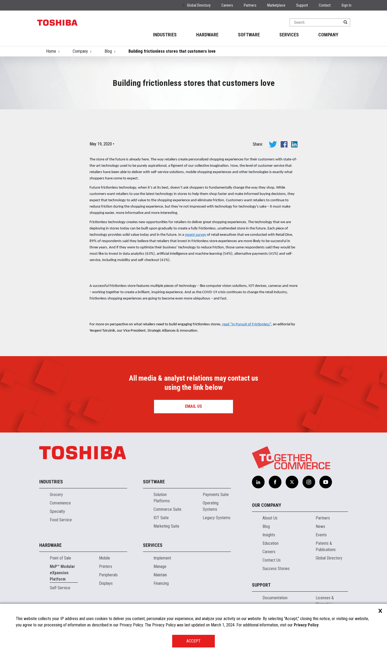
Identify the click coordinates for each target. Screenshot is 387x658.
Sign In (346, 5)
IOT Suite (161, 517)
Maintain (160, 574)
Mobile (104, 558)
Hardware (50, 545)
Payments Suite (216, 494)
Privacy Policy (306, 624)
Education (270, 543)
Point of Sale (60, 558)
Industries (51, 481)
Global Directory (199, 5)
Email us (193, 406)
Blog (108, 51)
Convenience (60, 502)
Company (80, 51)
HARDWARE (207, 34)
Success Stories (276, 568)
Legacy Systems (216, 517)
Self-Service (60, 587)
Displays (106, 583)
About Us (269, 517)
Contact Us (271, 560)
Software (154, 481)
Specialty (57, 511)
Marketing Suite (166, 526)
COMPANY (328, 34)
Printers (105, 566)
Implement (162, 558)
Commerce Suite (167, 509)
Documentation (274, 597)
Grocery (56, 494)
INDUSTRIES (165, 34)
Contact (325, 5)
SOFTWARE (249, 34)
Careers (227, 5)
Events (321, 534)
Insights (268, 534)
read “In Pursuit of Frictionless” (246, 324)
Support (302, 5)
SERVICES (289, 34)
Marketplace (276, 5)
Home (51, 51)
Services (152, 545)
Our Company (266, 505)
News (320, 526)
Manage (159, 566)
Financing (161, 583)
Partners (250, 5)
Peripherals (108, 574)
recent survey (195, 235)
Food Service (61, 519)
